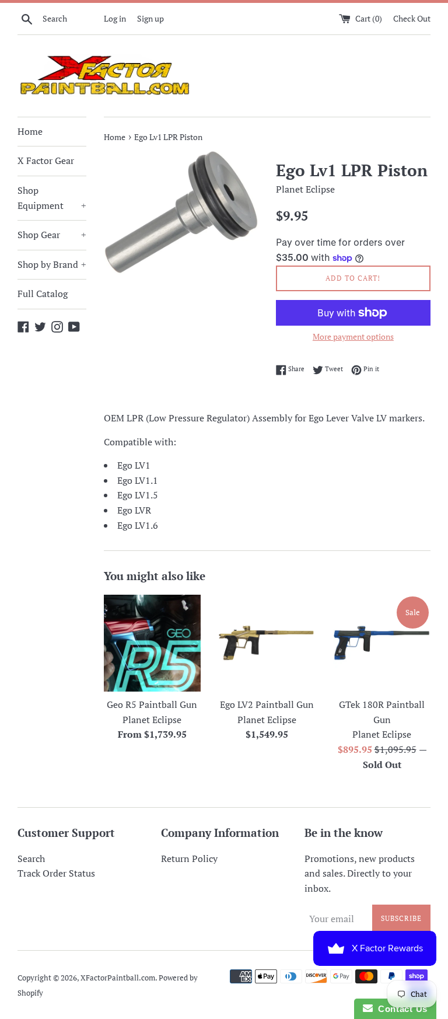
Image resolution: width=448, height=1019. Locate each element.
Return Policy (189, 858)
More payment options (353, 336)
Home (30, 131)
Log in (115, 18)
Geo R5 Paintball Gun (152, 704)
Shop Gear (52, 234)
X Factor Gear (46, 160)
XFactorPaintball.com (117, 978)
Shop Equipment (52, 198)
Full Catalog (43, 293)
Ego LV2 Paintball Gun (267, 704)
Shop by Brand (52, 264)
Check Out (411, 18)
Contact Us (400, 1009)
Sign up (150, 18)
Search (31, 858)
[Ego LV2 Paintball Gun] (267, 643)
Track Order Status (56, 873)
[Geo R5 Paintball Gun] (152, 643)
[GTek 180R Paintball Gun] (381, 643)
